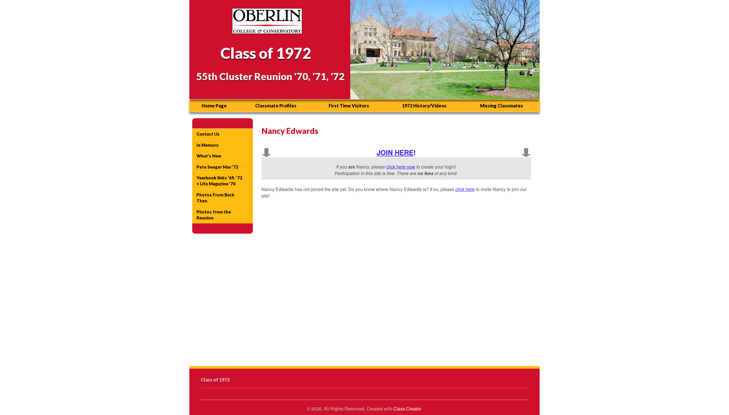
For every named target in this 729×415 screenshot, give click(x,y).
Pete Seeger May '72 (217, 166)
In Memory (207, 145)
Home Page (214, 105)
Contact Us (208, 133)
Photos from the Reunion (213, 214)
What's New (208, 155)
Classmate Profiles (275, 105)
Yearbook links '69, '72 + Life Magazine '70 (219, 180)
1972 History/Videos (424, 105)
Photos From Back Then (215, 197)
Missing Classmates (501, 105)
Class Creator (407, 409)
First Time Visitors (349, 105)
